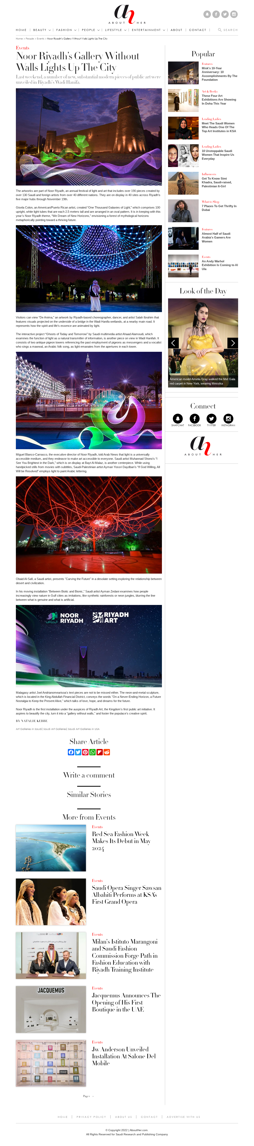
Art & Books (209, 91)
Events (40, 38)
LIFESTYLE (113, 30)
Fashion (64, 30)
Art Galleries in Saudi (29, 729)
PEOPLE (88, 30)
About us (123, 1116)
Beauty (40, 30)
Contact (149, 1116)
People (30, 38)
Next (232, 343)
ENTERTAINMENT (146, 30)
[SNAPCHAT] (178, 419)
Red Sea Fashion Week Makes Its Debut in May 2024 (121, 841)
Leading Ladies (211, 119)
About (177, 30)
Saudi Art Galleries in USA (84, 729)
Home (21, 30)
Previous (173, 343)
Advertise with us (183, 1116)
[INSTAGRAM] (228, 419)
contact (197, 30)
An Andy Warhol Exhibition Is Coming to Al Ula (220, 265)
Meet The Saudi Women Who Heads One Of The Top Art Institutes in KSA (219, 127)
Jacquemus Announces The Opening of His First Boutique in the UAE (126, 1002)
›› (93, 1096)
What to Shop (210, 202)
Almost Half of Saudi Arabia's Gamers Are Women (216, 237)
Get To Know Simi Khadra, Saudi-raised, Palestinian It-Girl (217, 182)
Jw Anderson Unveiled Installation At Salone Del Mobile (124, 1056)
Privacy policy (91, 1116)
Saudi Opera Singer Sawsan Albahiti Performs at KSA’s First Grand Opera (126, 895)
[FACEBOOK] (195, 419)
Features (207, 64)
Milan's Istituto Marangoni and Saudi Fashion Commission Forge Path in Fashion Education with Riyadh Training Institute (125, 955)
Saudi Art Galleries (54, 729)
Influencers (209, 174)
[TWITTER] (211, 419)
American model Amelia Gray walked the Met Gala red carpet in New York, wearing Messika (202, 381)
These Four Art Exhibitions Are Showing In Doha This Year (219, 99)
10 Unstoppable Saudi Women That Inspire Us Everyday (218, 154)
